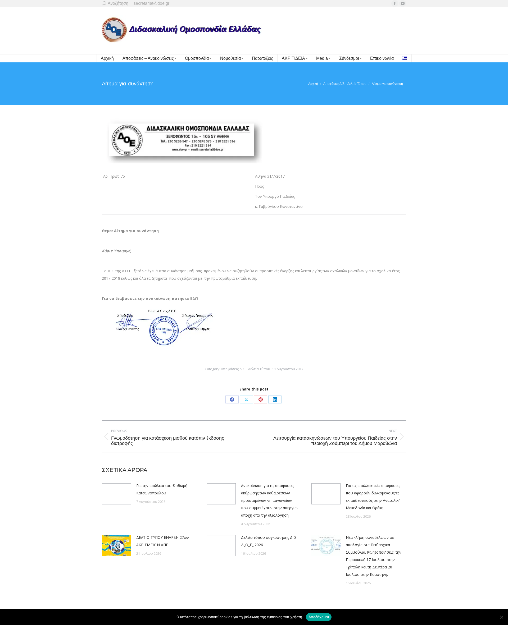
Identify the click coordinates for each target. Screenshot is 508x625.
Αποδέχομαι (319, 617)
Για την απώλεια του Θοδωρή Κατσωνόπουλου (161, 489)
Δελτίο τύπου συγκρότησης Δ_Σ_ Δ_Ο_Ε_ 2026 (269, 541)
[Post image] (116, 493)
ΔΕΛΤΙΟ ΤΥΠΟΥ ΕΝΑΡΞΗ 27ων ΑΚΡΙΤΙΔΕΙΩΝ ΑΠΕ (162, 541)
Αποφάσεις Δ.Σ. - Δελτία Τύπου (245, 368)
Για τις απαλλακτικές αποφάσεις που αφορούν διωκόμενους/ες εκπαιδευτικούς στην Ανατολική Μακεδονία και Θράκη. (373, 496)
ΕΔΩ (194, 298)
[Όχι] (501, 617)
